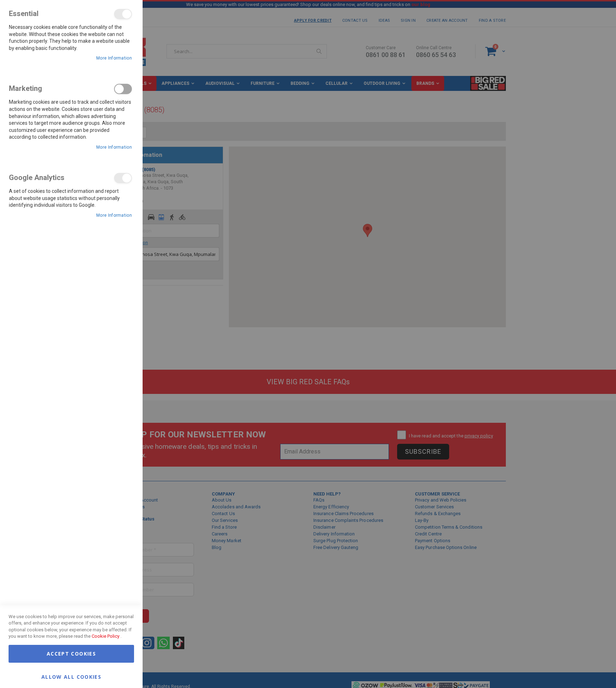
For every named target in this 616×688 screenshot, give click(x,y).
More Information (114, 58)
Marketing (123, 89)
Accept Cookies (71, 653)
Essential (123, 14)
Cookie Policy (105, 636)
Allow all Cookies (71, 676)
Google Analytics (123, 178)
